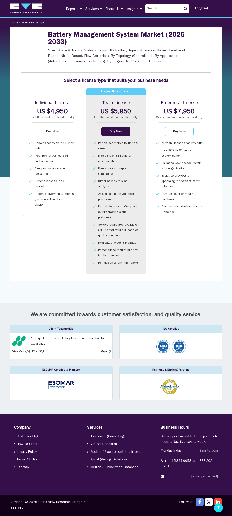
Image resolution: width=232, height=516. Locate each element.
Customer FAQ (27, 436)
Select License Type (32, 23)
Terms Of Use (27, 460)
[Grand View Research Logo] (26, 8)
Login (199, 8)
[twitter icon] (209, 502)
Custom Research (103, 444)
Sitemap (23, 467)
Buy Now (52, 131)
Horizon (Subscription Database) (115, 467)
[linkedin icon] (218, 502)
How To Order (27, 444)
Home (14, 23)
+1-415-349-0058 (177, 461)
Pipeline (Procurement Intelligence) (117, 452)
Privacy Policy (27, 452)
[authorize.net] (171, 394)
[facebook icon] (200, 502)
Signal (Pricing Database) (109, 460)
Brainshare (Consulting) (107, 436)
